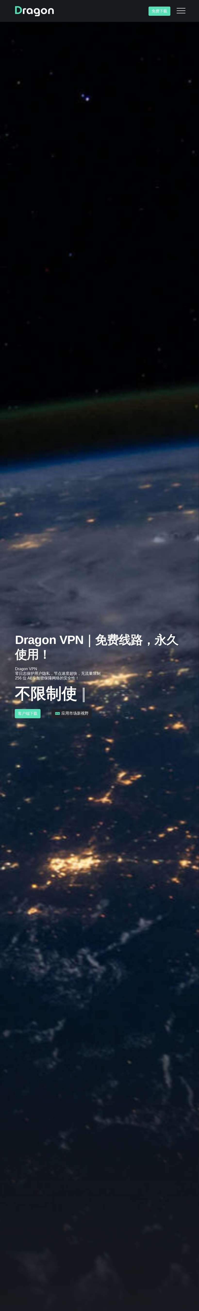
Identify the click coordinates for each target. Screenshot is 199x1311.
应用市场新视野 (74, 713)
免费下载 (159, 11)
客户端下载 (27, 713)
